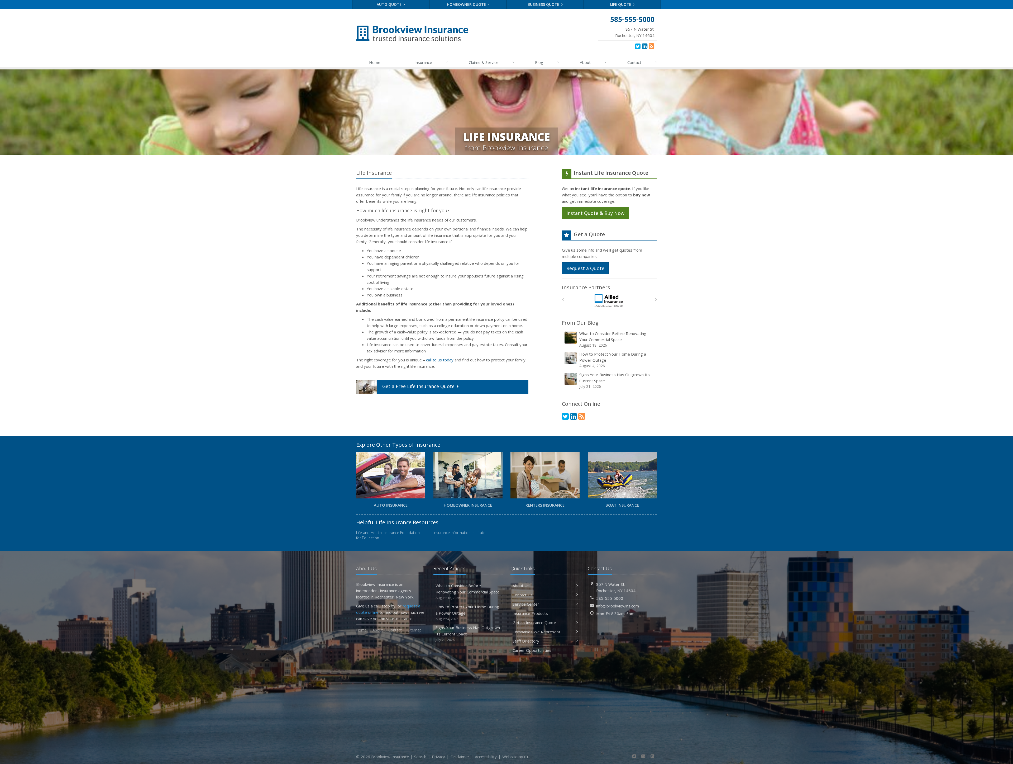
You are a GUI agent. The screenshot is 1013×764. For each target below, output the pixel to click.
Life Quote (621, 4)
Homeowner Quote (467, 4)
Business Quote (544, 4)
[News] (651, 45)
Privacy (438, 756)
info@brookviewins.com (617, 606)
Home (374, 62)
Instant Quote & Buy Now (595, 213)
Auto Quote (390, 4)
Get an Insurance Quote (534, 622)
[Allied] (609, 301)
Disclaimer (460, 756)
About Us (521, 585)
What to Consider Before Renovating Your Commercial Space (612, 339)
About (593, 62)
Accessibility (486, 756)
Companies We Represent (536, 631)
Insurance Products (530, 613)
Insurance (431, 62)
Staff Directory (526, 641)
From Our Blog (580, 322)
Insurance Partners (586, 287)
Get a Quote (418, 386)
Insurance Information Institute (459, 532)
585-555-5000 (609, 598)
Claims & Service (491, 62)
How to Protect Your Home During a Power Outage (612, 359)
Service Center (526, 604)
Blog (547, 62)
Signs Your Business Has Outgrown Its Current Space (614, 380)
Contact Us (523, 594)
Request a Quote (585, 268)
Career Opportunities (532, 650)
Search (420, 756)
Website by (515, 756)
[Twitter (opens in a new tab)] (638, 45)
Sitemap (415, 630)
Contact (642, 62)
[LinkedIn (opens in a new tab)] (644, 45)
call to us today (439, 359)
